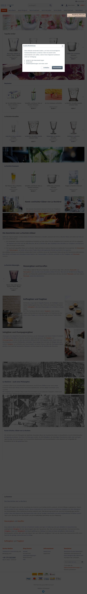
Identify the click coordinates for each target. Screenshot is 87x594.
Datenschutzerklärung (79, 16)
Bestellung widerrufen (78, 14)
